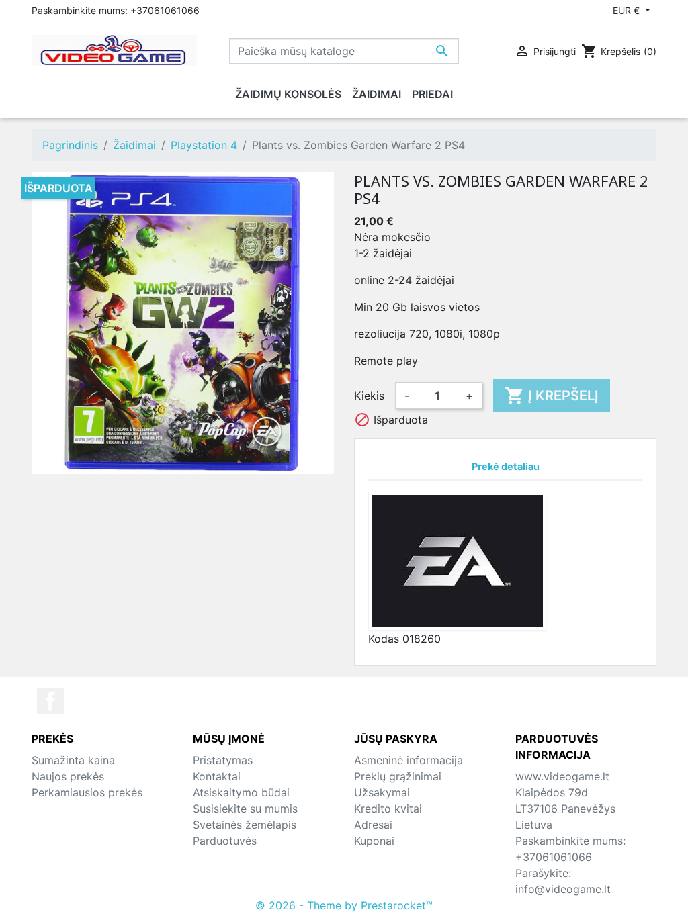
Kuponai (374, 840)
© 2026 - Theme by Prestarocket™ (344, 905)
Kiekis (369, 395)
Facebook (50, 701)
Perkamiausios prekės (87, 792)
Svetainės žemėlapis (244, 824)
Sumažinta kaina (73, 760)
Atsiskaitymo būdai (241, 792)
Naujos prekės (68, 776)
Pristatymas (223, 760)
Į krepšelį (552, 395)
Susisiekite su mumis (245, 808)
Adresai (373, 824)
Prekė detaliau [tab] (506, 466)
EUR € (627, 10)
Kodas (383, 638)
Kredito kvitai (388, 808)
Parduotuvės (225, 840)
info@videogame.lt (563, 889)
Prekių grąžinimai (397, 776)
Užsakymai (382, 792)
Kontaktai (217, 776)
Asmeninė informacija (408, 760)
